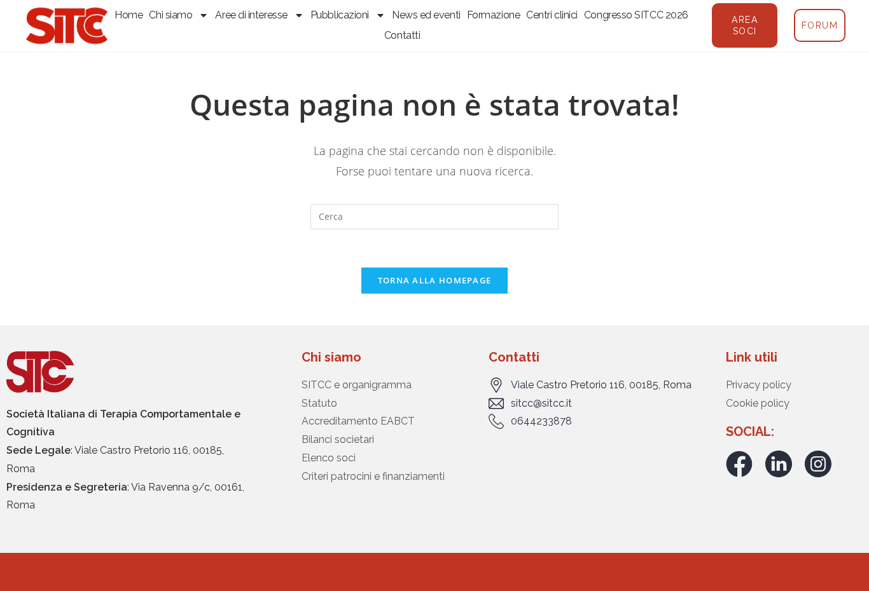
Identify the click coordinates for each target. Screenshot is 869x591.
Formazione (493, 15)
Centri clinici (552, 15)
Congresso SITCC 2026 (636, 15)
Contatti (402, 35)
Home (129, 15)
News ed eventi (426, 15)
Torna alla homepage (435, 280)
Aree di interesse (251, 15)
